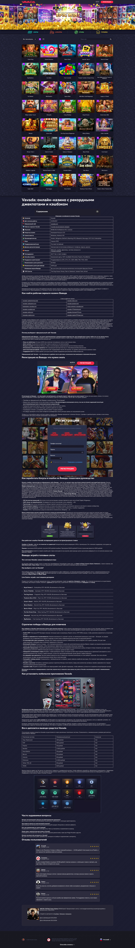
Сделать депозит (56, 251)
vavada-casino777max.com (75, 315)
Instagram (68, 914)
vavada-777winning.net (74, 309)
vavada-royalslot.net (29, 309)
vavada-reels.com (28, 312)
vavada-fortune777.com (74, 312)
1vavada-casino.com (29, 315)
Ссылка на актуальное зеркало (60, 227)
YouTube (56, 914)
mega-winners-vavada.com (75, 306)
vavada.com (54, 224)
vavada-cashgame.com (29, 303)
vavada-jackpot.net (73, 303)
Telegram (62, 914)
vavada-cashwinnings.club (30, 300)
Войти (97, 1)
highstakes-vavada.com (29, 306)
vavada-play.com (72, 300)
